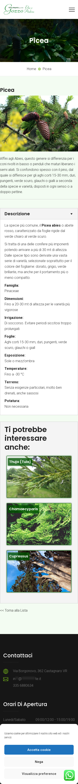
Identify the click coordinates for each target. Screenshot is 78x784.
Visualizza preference (39, 774)
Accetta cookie (39, 750)
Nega (39, 762)
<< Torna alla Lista (14, 610)
